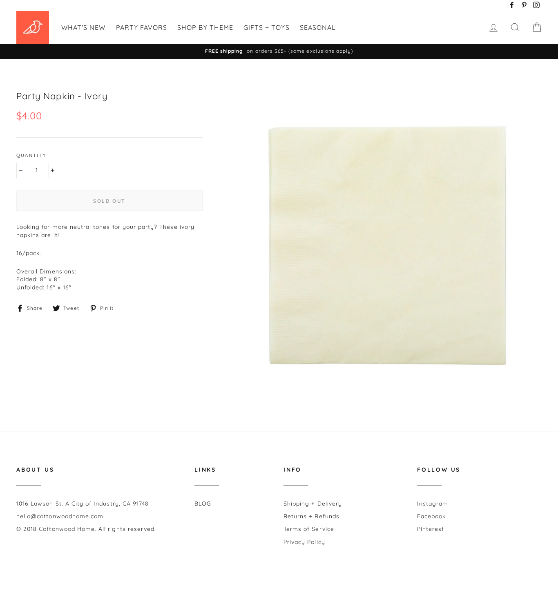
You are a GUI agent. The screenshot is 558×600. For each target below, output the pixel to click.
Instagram (432, 503)
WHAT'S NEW (83, 27)
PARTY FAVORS (141, 27)
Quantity (31, 155)
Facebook (431, 516)
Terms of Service (308, 529)
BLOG (202, 503)
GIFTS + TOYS (266, 27)
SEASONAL (318, 27)
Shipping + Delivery (312, 503)
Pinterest (430, 529)
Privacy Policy (304, 542)
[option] (279, 51)
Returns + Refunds (311, 516)
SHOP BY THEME (205, 27)
